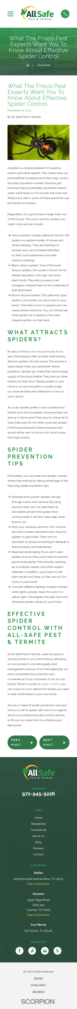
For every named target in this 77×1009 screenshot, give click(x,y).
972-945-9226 (38, 793)
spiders (32, 351)
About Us (38, 836)
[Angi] (32, 951)
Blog (38, 842)
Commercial (38, 830)
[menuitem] (39, 978)
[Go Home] (28, 65)
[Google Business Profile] (45, 951)
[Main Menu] (11, 14)
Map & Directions (38, 884)
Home (38, 817)
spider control (50, 684)
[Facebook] (19, 951)
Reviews (38, 848)
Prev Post (16, 742)
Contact (38, 854)
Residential (38, 823)
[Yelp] (57, 951)
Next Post (48, 742)
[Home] (37, 14)
